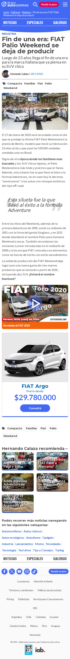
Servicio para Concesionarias (48, 599)
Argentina (16, 617)
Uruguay (55, 625)
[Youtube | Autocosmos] (19, 572)
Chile (28, 617)
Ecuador (54, 617)
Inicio (6, 12)
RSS (35, 608)
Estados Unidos (18, 625)
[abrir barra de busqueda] (35, 4)
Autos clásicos (33, 531)
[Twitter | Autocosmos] (12, 572)
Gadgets (48, 537)
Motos (39, 544)
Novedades (53, 544)
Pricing (10, 599)
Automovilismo (11, 531)
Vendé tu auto (49, 4)
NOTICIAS (10, 22)
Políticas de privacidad (49, 590)
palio (48, 83)
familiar (29, 83)
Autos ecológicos (13, 537)
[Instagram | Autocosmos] (27, 572)
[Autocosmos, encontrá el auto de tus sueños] (15, 4)
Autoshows (33, 537)
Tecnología (9, 550)
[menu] (65, 4)
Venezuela (35, 634)
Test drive (24, 550)
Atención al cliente (43, 581)
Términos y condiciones (21, 590)
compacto (14, 83)
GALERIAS (60, 22)
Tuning (59, 550)
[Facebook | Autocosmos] (4, 572)
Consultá (35, 408)
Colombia (41, 617)
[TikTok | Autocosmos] (34, 572)
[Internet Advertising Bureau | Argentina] (40, 650)
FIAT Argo (35, 386)
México (34, 625)
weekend (10, 88)
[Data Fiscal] (28, 650)
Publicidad (23, 599)
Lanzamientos (24, 544)
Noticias (26, 12)
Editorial (15, 12)
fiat (40, 83)
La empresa (23, 581)
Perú (44, 625)
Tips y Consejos (43, 550)
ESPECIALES (35, 22)
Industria (9, 33)
